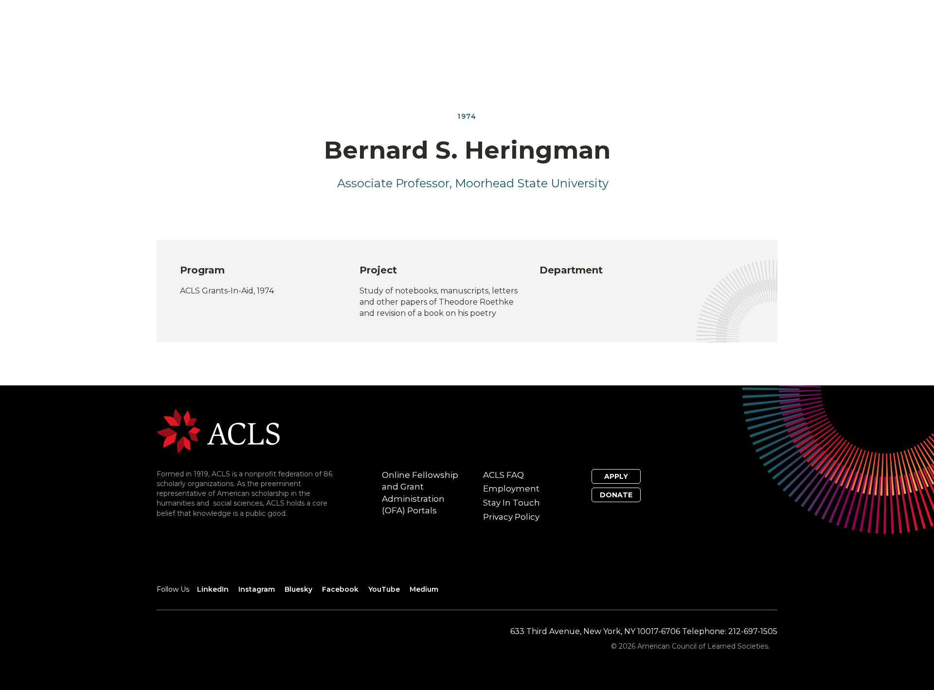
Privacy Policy (511, 517)
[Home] (218, 430)
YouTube (384, 589)
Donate (616, 494)
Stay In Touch (511, 503)
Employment (511, 488)
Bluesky (298, 589)
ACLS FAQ (503, 475)
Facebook (340, 589)
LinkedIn (213, 589)
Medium (424, 589)
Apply (616, 476)
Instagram (256, 589)
